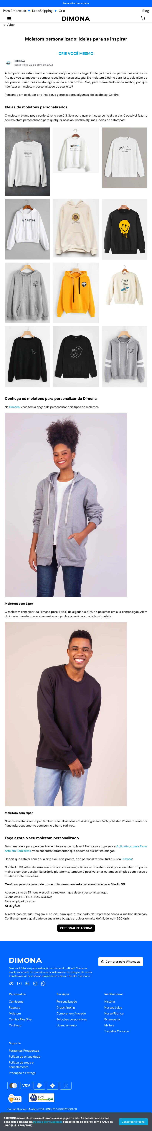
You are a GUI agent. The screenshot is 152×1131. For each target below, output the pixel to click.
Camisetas (16, 1001)
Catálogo (15, 1025)
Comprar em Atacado (71, 1013)
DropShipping (42, 11)
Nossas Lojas (113, 1007)
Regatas (14, 1007)
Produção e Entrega (22, 1073)
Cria (62, 11)
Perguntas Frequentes (24, 1051)
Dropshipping (66, 1007)
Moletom (15, 1013)
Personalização (67, 1001)
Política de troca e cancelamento (21, 1065)
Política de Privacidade (47, 1121)
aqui (104, 892)
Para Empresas (14, 11)
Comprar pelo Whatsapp (123, 962)
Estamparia (112, 1019)
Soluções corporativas (72, 1019)
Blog (145, 11)
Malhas (109, 1025)
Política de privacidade (24, 1057)
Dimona (14, 407)
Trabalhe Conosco (116, 1031)
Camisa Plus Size (20, 1019)
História (109, 1001)
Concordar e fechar (133, 1121)
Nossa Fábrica (114, 1013)
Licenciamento (67, 1025)
